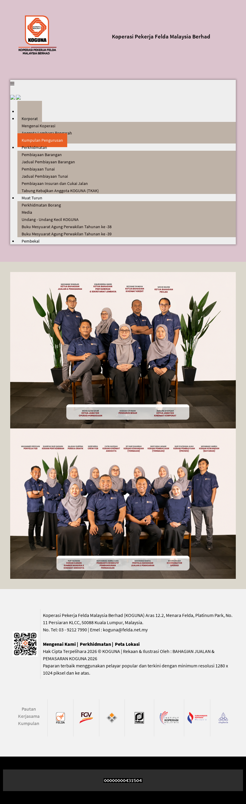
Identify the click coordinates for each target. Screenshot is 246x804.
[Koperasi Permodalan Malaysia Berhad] (112, 717)
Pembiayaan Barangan (42, 154)
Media (27, 212)
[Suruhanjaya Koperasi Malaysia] (197, 717)
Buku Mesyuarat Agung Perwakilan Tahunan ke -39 (67, 234)
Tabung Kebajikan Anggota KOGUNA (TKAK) (60, 190)
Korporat (30, 118)
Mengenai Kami (59, 644)
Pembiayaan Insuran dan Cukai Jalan (55, 183)
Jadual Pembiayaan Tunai (45, 176)
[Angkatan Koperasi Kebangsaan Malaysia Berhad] (223, 717)
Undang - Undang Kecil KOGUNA (50, 219)
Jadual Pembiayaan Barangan (48, 162)
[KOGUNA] (38, 34)
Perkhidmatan (34, 147)
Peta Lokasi (127, 644)
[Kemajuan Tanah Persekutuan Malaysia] (60, 717)
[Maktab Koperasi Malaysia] (169, 717)
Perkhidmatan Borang (41, 205)
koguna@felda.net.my (125, 630)
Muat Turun (32, 198)
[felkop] (139, 717)
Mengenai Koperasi (38, 125)
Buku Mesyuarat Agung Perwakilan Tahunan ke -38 (67, 226)
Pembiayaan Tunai (38, 169)
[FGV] (86, 717)
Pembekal (31, 241)
